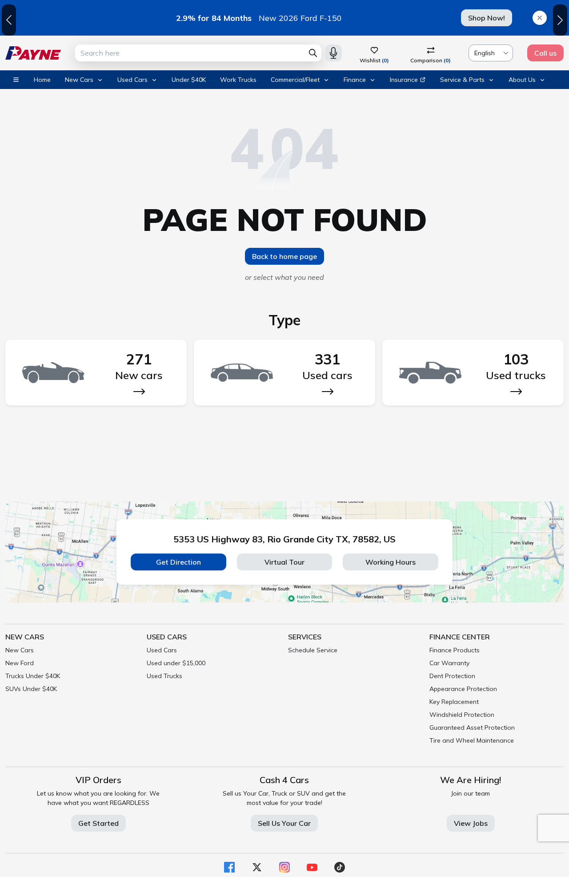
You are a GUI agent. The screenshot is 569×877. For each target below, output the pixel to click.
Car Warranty (449, 663)
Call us (545, 52)
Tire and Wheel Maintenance (471, 740)
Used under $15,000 (176, 663)
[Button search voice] (333, 52)
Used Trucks (164, 676)
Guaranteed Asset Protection (472, 727)
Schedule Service (312, 650)
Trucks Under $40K (32, 676)
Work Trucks (238, 80)
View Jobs (471, 823)
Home (42, 80)
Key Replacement (454, 702)
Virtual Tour (284, 562)
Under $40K (189, 80)
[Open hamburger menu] (16, 79)
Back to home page (284, 256)
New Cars (19, 650)
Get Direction (178, 562)
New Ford (19, 663)
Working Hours (390, 562)
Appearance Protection (463, 689)
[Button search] (313, 52)
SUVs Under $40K (31, 689)
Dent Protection (452, 676)
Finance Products (454, 650)
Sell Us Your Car (284, 823)
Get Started (98, 823)
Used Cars (162, 650)
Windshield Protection (461, 715)
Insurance (404, 80)
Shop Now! (486, 17)
